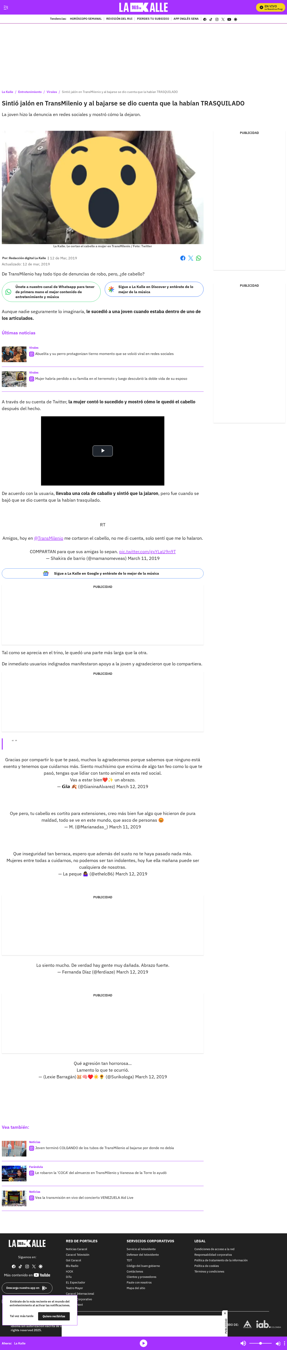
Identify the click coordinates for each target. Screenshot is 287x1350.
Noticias (34, 1142)
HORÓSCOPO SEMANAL (86, 19)
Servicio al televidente (141, 1249)
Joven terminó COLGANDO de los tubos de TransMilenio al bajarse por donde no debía (104, 1148)
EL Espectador (75, 1282)
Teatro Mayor (74, 1288)
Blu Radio (72, 1265)
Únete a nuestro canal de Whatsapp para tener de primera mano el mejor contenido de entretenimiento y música (54, 291)
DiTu (69, 1277)
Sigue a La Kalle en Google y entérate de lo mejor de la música (106, 573)
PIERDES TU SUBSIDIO (153, 19)
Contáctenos (135, 1271)
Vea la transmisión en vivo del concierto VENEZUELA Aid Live (84, 1197)
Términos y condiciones (209, 1271)
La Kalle (7, 91)
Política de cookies (206, 1265)
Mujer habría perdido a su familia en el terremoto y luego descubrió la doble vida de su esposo (111, 378)
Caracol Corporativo (79, 1299)
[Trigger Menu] (6, 7)
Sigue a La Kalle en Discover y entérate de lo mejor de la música (155, 289)
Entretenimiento (30, 91)
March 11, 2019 (144, 558)
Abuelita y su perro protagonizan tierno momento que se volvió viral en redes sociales (104, 353)
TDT (129, 1260)
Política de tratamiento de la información (221, 1260)
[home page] (143, 7)
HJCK (69, 1271)
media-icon (143, 1343)
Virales (52, 91)
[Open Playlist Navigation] (284, 1343)
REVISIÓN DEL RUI (119, 19)
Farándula (36, 1167)
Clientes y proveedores (141, 1277)
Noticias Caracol (76, 1249)
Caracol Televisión (77, 1254)
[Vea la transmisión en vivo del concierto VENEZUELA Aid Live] (14, 1198)
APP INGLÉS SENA (186, 19)
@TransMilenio (48, 538)
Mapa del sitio (136, 1288)
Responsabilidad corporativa (213, 1254)
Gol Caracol (73, 1260)
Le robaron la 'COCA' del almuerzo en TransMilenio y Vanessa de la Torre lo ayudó (101, 1172)
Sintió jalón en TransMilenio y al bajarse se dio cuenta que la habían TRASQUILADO (120, 91)
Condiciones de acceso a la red (214, 1249)
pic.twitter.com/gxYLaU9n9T (147, 551)
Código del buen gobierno (143, 1265)
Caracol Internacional (80, 1293)
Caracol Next (74, 1304)
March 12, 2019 (132, 786)
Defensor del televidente (143, 1254)
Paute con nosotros (139, 1282)
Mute (243, 1343)
